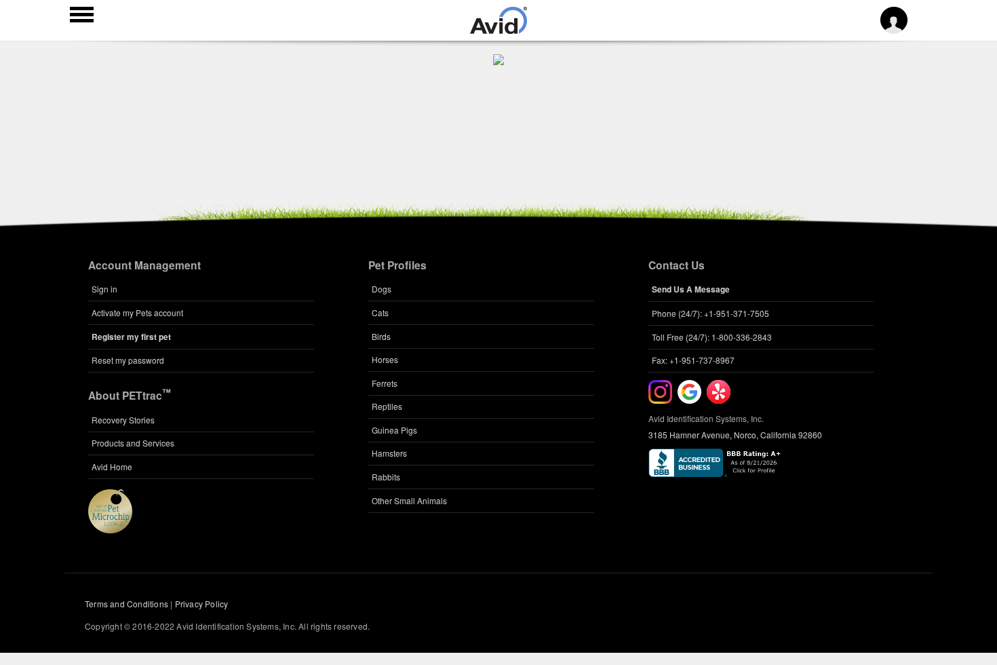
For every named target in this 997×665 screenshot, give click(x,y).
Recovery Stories (123, 419)
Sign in (104, 288)
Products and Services (133, 443)
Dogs (381, 288)
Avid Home (112, 466)
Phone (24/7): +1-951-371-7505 (710, 313)
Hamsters (389, 453)
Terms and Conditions (126, 603)
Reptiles (387, 406)
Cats (380, 312)
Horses (385, 359)
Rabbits (386, 476)
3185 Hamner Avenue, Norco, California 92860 (735, 434)
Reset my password (128, 360)
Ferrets (384, 383)
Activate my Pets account (137, 312)
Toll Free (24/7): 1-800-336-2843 (712, 337)
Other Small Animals (409, 500)
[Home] (498, 30)
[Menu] (82, 16)
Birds (381, 336)
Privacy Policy (202, 603)
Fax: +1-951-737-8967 (693, 360)
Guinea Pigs (394, 430)
